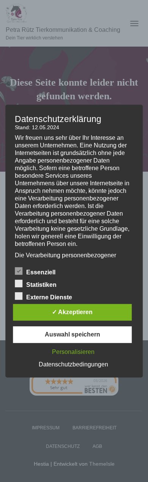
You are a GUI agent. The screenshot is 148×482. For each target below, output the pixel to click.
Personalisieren (73, 352)
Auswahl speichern (72, 334)
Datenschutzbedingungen (73, 364)
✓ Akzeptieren (72, 312)
